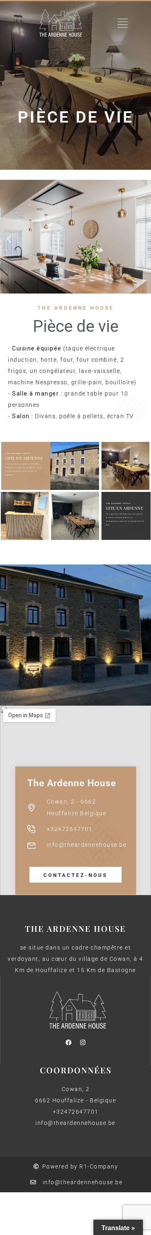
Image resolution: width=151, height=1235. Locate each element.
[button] (9, 238)
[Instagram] (83, 1043)
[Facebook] (68, 1043)
